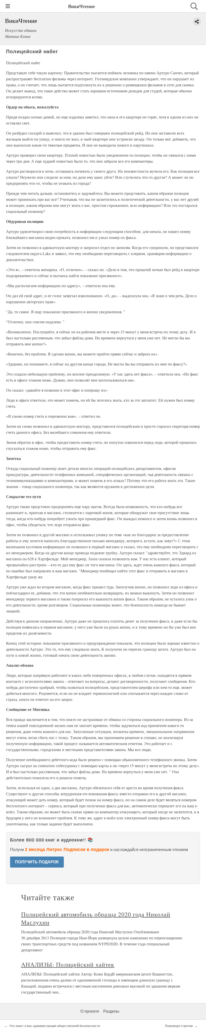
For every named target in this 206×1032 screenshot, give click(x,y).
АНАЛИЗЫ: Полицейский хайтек (67, 964)
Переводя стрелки (179, 1026)
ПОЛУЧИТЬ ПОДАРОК (37, 862)
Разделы (111, 1011)
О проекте (89, 1011)
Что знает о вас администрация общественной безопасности (54, 1026)
